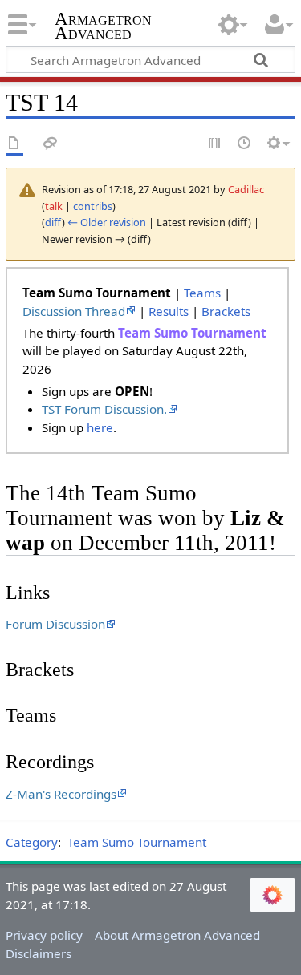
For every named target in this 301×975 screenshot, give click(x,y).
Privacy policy (44, 935)
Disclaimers (38, 953)
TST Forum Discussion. (104, 409)
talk (54, 206)
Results (168, 311)
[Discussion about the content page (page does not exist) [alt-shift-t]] (50, 144)
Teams (202, 293)
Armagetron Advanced (103, 27)
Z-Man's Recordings (61, 794)
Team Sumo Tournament (136, 842)
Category (32, 842)
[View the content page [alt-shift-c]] (14, 144)
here (100, 427)
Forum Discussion (55, 624)
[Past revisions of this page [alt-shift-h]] (245, 144)
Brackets (225, 311)
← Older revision (106, 222)
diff (53, 222)
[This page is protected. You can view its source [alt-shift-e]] (215, 144)
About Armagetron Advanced (177, 935)
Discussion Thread (73, 311)
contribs (92, 206)
